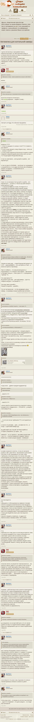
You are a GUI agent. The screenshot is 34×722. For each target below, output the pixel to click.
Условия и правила (24, 716)
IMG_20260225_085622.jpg (12, 360)
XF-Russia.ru (6, 717)
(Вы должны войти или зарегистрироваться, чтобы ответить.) (21, 708)
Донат (30, 38)
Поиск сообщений (5, 15)
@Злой (5, 99)
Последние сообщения (16, 15)
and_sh (4, 579)
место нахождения (24, 38)
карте (17, 26)
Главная (3, 111)
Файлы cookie (16, 38)
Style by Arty (31, 716)
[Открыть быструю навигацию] (32, 18)
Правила (10, 11)
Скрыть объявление (32, 22)
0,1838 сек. (11, 719)
